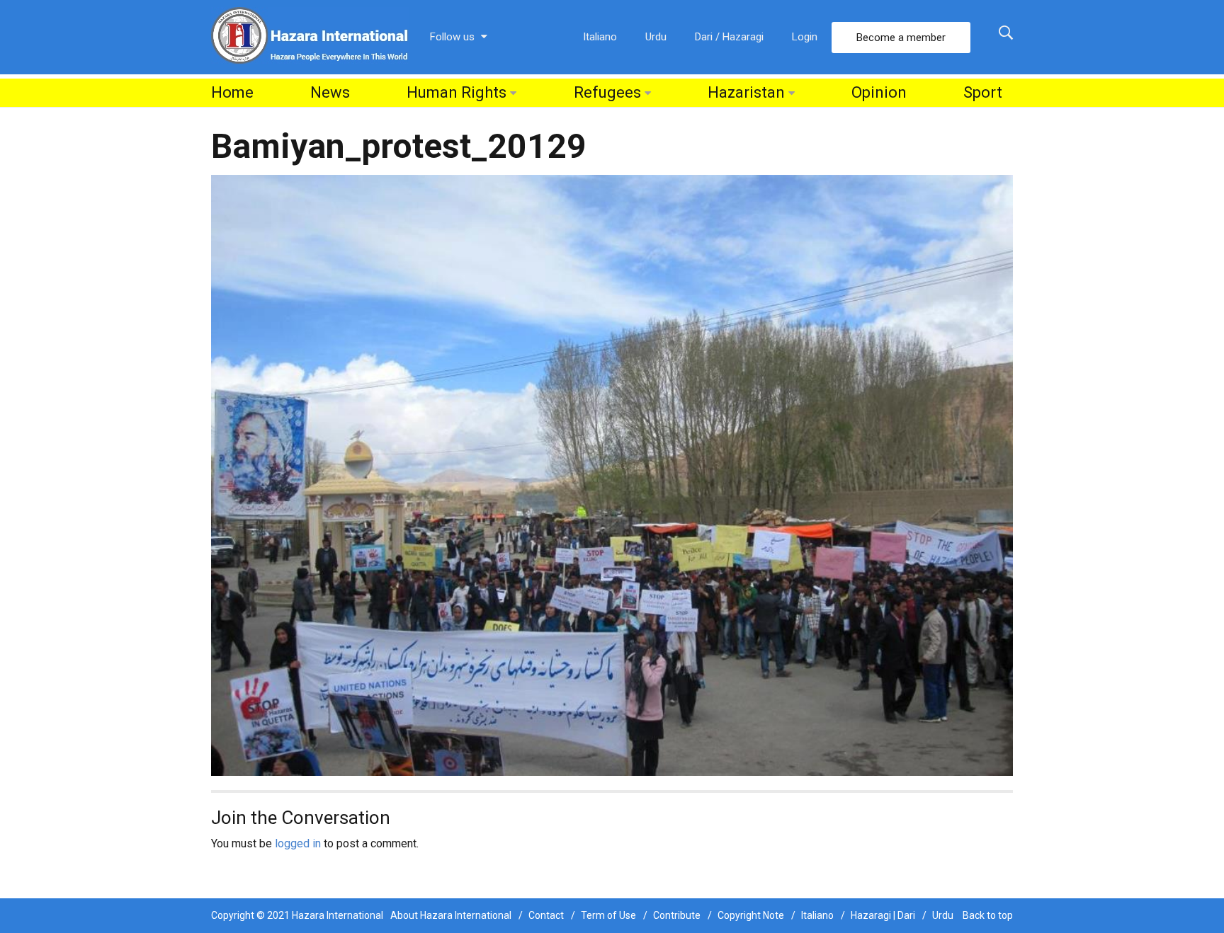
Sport (982, 92)
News (330, 92)
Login (804, 36)
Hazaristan (746, 92)
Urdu (656, 36)
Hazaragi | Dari (883, 915)
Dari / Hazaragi (729, 36)
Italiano (600, 36)
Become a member (901, 37)
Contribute (677, 915)
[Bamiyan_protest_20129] (612, 474)
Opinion (879, 92)
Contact (546, 915)
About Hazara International (450, 915)
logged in (298, 843)
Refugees (607, 92)
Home (232, 92)
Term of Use (608, 915)
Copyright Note (751, 915)
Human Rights (456, 92)
